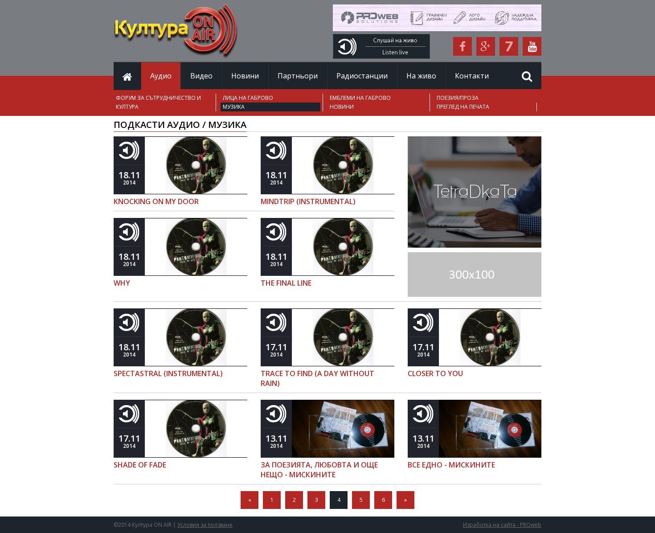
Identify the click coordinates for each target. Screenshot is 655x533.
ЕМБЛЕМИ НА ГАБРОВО (360, 98)
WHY (122, 283)
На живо (421, 76)
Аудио (161, 76)
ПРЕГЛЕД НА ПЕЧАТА (463, 107)
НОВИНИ (342, 107)
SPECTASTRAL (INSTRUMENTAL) (168, 373)
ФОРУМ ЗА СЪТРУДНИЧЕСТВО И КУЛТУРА (158, 102)
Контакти (472, 76)
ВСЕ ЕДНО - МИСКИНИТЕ (451, 465)
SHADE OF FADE (140, 465)
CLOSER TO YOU (435, 373)
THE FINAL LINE (286, 283)
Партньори (298, 76)
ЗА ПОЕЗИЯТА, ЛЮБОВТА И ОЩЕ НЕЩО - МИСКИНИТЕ (319, 470)
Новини (245, 76)
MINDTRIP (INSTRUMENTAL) (308, 201)
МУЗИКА (234, 107)
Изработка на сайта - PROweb (502, 525)
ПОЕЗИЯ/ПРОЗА (458, 98)
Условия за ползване (205, 525)
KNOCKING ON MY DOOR (156, 201)
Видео (201, 76)
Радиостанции (362, 76)
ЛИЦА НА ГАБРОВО (248, 98)
